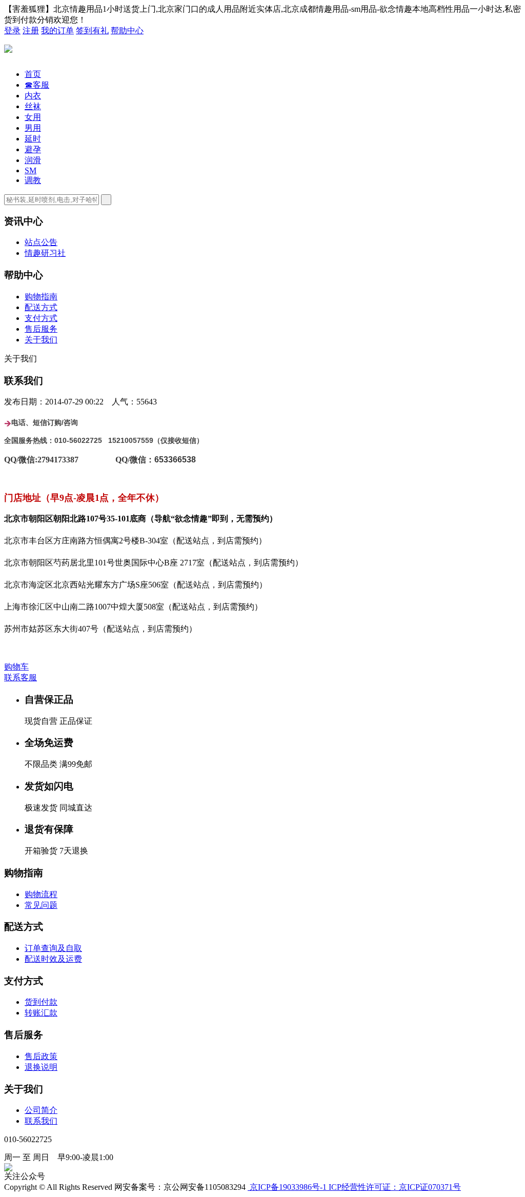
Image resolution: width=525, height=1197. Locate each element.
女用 (33, 117)
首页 (33, 74)
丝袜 (33, 106)
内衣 (33, 95)
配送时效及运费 (53, 959)
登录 (12, 30)
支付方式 (41, 318)
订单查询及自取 (53, 948)
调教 (33, 180)
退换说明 (41, 1067)
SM (30, 170)
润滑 (33, 160)
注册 (31, 30)
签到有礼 (92, 30)
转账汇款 (41, 1012)
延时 (33, 138)
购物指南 (41, 296)
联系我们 (41, 1121)
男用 (33, 128)
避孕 (33, 149)
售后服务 (41, 328)
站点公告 (41, 242)
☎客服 (37, 84)
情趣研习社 (45, 253)
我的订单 (57, 30)
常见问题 (41, 905)
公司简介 (41, 1110)
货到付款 (41, 1002)
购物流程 (41, 894)
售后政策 (41, 1056)
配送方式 (41, 307)
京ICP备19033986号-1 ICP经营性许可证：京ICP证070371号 (354, 1187)
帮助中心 (127, 30)
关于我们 (41, 339)
